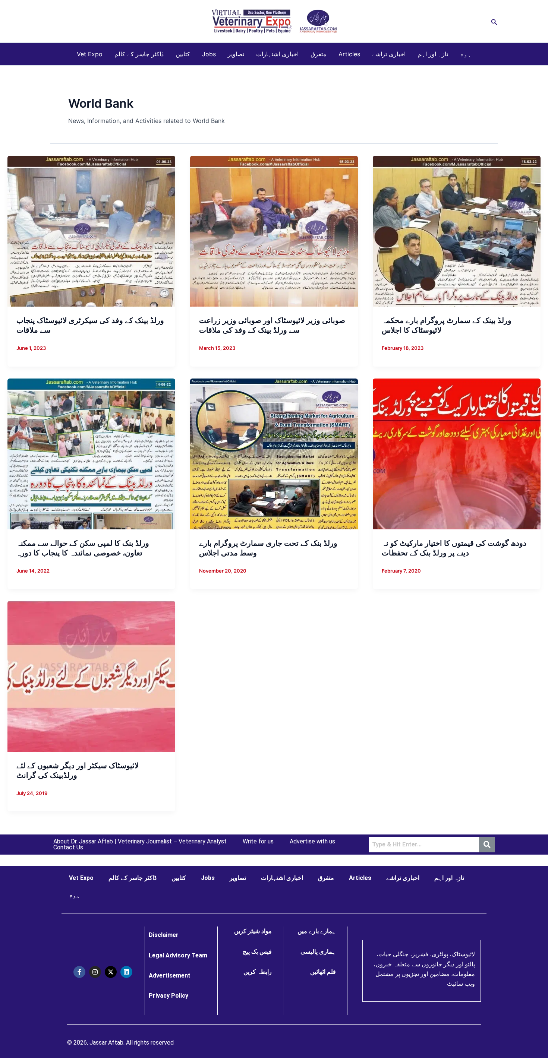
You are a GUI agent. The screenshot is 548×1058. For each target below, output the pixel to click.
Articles (349, 54)
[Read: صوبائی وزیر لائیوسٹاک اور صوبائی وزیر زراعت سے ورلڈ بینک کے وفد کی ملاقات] (274, 230)
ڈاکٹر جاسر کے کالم (139, 54)
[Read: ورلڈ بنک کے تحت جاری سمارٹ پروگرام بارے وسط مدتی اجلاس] (274, 453)
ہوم (465, 54)
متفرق (319, 54)
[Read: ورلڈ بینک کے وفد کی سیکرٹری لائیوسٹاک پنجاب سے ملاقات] (91, 230)
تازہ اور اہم (433, 54)
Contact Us (68, 847)
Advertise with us (312, 842)
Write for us (258, 842)
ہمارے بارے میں (316, 931)
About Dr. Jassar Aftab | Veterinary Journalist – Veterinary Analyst (140, 842)
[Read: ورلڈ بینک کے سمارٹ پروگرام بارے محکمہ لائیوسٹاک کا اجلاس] (457, 230)
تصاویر (236, 54)
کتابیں (183, 54)
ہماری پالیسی (318, 951)
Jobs (209, 54)
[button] (494, 21)
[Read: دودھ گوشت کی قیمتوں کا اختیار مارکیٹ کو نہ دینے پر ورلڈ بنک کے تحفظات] (457, 453)
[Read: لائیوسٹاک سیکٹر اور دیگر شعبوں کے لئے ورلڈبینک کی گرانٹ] (91, 676)
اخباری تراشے (389, 54)
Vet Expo (90, 54)
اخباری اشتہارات (277, 54)
